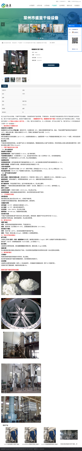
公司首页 (31, 5)
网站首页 (14, 42)
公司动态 (46, 5)
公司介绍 (39, 5)
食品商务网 (41, 449)
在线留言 (77, 5)
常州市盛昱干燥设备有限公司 (19, 449)
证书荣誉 (62, 5)
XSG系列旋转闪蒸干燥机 (29, 42)
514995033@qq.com (76, 1)
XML (27, 449)
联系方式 (69, 5)
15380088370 (62, 1)
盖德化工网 (36, 449)
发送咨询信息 (51, 65)
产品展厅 (54, 5)
